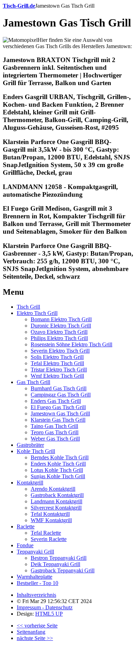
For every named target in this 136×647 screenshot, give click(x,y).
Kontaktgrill (30, 483)
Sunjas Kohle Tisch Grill (58, 476)
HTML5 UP (49, 614)
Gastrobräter (30, 445)
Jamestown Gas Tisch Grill (60, 413)
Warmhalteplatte (34, 577)
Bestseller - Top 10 (37, 583)
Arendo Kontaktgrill (53, 489)
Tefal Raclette (46, 533)
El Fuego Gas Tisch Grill (58, 407)
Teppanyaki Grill (35, 552)
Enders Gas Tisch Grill (56, 401)
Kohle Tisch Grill (36, 451)
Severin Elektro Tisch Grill (60, 351)
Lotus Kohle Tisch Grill (57, 470)
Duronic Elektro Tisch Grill (61, 326)
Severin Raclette (49, 539)
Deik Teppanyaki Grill (55, 564)
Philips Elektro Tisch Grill (59, 338)
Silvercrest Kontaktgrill (56, 508)
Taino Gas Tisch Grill (54, 426)
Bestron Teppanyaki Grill (58, 558)
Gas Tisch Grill (33, 382)
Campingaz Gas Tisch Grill (61, 395)
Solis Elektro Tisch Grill (57, 357)
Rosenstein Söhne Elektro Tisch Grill (71, 344)
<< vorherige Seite (37, 626)
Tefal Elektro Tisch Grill (57, 363)
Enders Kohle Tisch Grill (58, 464)
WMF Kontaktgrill (51, 520)
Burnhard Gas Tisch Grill (58, 388)
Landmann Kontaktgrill (56, 501)
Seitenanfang (31, 632)
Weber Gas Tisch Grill (55, 439)
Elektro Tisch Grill (37, 313)
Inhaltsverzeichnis (36, 595)
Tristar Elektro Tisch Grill (59, 370)
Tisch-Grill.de (19, 6)
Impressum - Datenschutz (45, 607)
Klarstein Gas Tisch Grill (58, 420)
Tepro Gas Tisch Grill (54, 432)
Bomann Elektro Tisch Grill (61, 319)
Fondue (25, 545)
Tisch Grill (28, 307)
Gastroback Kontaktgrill (57, 495)
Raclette (26, 526)
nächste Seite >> (35, 638)
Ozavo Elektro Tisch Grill (59, 332)
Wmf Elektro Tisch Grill (57, 376)
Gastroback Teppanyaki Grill (63, 570)
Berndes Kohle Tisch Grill (60, 457)
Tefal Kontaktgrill (50, 514)
